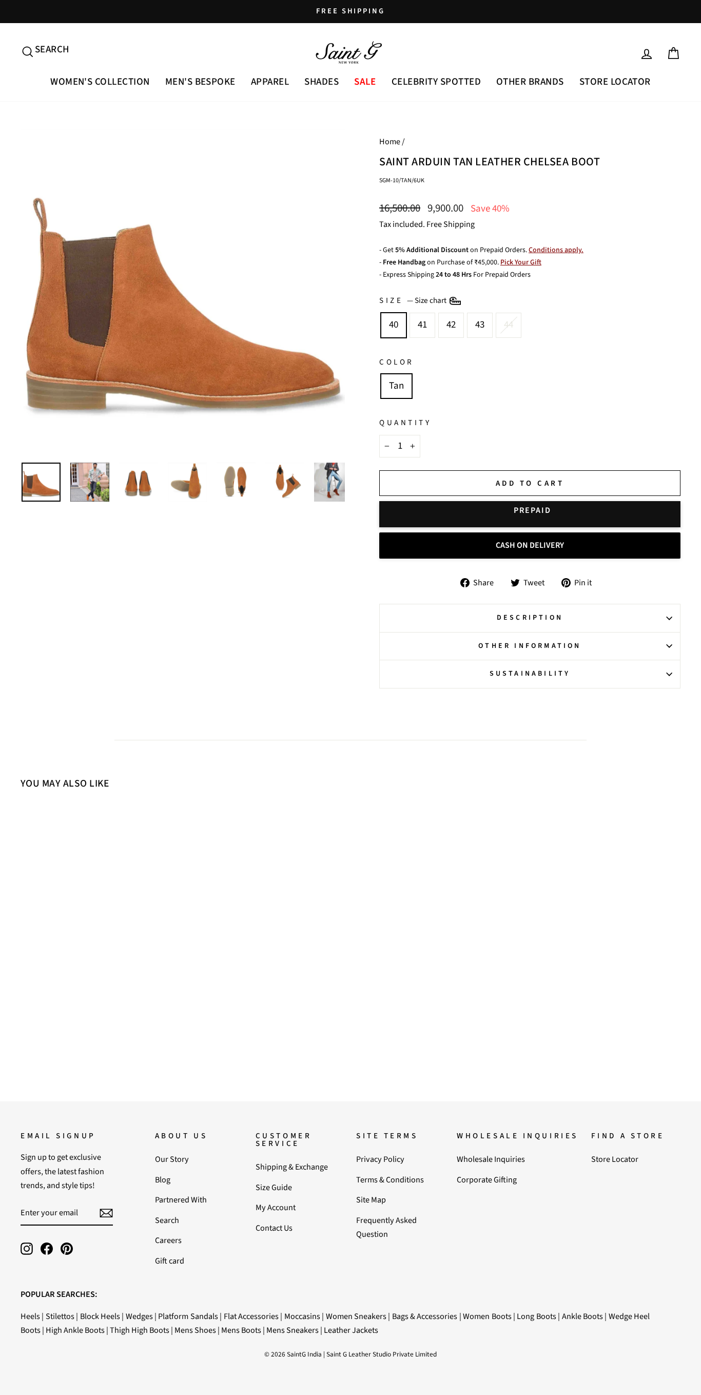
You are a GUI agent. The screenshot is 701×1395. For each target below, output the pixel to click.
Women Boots (487, 1316)
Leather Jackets (351, 1330)
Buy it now (529, 514)
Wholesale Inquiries (491, 1159)
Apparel (270, 82)
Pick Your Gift (520, 262)
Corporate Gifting (487, 1180)
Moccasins (302, 1316)
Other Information (529, 646)
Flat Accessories (251, 1316)
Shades (321, 82)
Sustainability (530, 673)
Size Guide (274, 1187)
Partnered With (181, 1200)
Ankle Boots (582, 1316)
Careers (168, 1240)
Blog (162, 1180)
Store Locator (615, 82)
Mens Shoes (195, 1330)
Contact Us (274, 1228)
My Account (276, 1207)
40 (393, 325)
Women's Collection (100, 82)
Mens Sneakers (292, 1330)
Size (413, 300)
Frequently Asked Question (386, 1227)
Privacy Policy (380, 1159)
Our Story (172, 1159)
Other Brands (530, 82)
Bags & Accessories (425, 1316)
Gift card (169, 1261)
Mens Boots (241, 1330)
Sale (365, 82)
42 (451, 325)
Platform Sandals (188, 1316)
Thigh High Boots (139, 1330)
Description (530, 618)
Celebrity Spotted (436, 82)
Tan (396, 386)
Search (167, 1220)
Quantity (405, 422)
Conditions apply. (556, 250)
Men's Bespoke (200, 82)
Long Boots (536, 1316)
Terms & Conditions (390, 1180)
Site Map (371, 1200)
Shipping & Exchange (292, 1167)
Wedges (139, 1316)
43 (479, 325)
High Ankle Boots (75, 1330)
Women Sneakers (356, 1316)
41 (422, 325)
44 (508, 325)
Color (396, 362)
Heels (30, 1316)
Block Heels (100, 1316)
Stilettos (60, 1316)
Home (389, 141)
